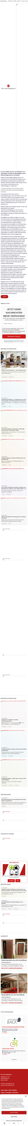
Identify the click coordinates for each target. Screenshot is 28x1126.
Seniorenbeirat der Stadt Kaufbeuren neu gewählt (12, 902)
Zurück (4, 296)
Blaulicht (4, 806)
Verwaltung (16, 908)
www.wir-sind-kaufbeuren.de (7, 1085)
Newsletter (4, 406)
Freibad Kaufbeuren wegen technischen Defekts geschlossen (14, 749)
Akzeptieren (14, 1112)
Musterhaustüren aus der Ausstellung (13, 960)
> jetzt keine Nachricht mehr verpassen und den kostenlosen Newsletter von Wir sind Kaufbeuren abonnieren (12, 190)
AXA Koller (10, 1)
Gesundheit (4, 785)
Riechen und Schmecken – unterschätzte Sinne (13, 370)
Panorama (11, 435)
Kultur (3, 494)
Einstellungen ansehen (14, 1120)
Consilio (23, 1)
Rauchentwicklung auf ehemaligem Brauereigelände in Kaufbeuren (13, 800)
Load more (14, 1059)
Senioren (11, 785)
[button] (26, 1096)
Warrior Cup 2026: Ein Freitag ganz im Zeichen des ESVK (13, 517)
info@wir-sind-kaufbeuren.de (7, 1083)
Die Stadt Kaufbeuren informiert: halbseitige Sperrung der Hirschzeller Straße (12, 429)
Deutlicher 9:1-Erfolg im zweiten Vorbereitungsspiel (9, 720)
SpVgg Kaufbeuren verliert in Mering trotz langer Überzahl (13, 458)
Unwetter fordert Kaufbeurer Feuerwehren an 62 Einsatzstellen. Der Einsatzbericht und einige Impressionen (13, 891)
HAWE (14, 1)
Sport (10, 406)
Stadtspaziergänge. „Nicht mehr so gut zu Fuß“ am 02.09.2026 (13, 779)
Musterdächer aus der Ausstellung (12, 995)
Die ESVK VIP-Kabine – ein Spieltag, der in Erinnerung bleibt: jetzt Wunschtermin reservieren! (13, 400)
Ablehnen (14, 1116)
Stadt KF (19, 1)
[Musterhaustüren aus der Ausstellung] (14, 949)
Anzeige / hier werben (6, 528)
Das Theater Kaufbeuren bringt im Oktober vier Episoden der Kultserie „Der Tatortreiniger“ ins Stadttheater (13, 489)
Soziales (16, 785)
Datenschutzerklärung (9, 341)
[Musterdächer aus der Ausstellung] (14, 983)
